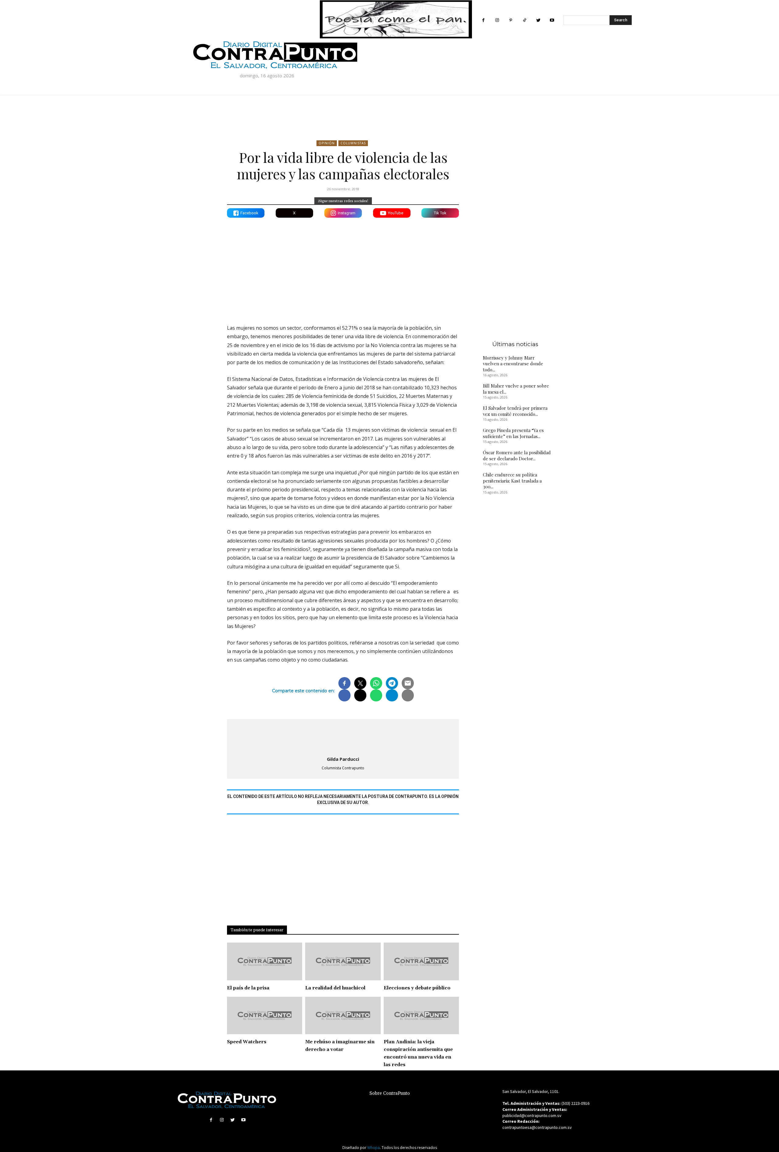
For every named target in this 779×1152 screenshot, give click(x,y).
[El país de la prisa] (264, 961)
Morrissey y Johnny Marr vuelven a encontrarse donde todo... (513, 364)
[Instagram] (497, 20)
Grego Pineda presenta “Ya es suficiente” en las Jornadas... (513, 433)
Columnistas (353, 143)
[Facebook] (483, 20)
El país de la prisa (248, 988)
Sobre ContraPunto (389, 1093)
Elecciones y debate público (417, 988)
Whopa (373, 1147)
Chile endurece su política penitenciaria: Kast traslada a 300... (512, 481)
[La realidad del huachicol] (342, 961)
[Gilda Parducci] (343, 736)
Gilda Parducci (343, 759)
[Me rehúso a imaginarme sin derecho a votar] (342, 1015)
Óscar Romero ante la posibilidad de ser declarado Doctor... (517, 455)
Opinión (327, 143)
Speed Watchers (246, 1042)
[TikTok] (524, 20)
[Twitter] (538, 20)
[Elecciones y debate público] (421, 961)
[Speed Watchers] (264, 1015)
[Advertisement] (343, 266)
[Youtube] (552, 20)
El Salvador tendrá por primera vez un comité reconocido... (515, 411)
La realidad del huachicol (335, 988)
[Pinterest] (510, 20)
